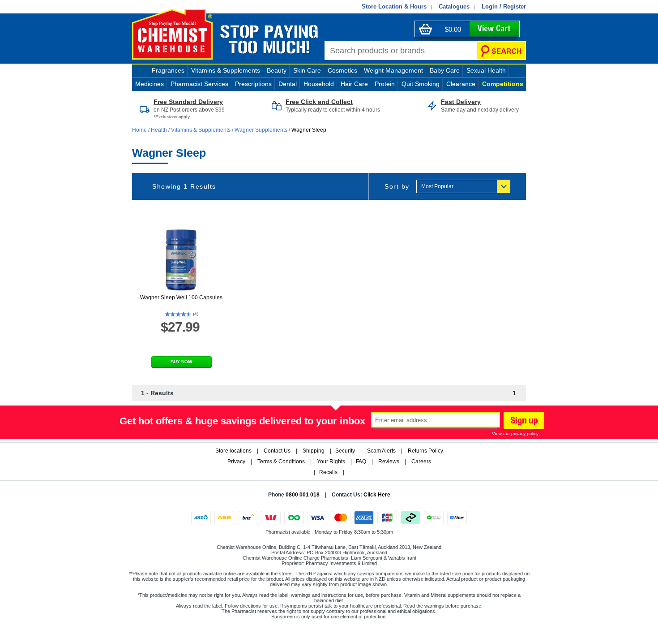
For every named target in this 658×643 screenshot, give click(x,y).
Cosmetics (342, 70)
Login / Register (504, 6)
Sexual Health (486, 70)
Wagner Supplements (261, 130)
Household (318, 83)
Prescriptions (253, 83)
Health (159, 130)
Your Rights (331, 461)
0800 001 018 (303, 495)
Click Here (376, 495)
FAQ (361, 461)
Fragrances (168, 70)
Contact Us (277, 451)
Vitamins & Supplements (225, 70)
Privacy (236, 461)
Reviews (388, 461)
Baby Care (445, 70)
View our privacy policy (515, 433)
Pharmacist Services (199, 83)
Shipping (314, 451)
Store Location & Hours (394, 6)
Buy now (181, 361)
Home (140, 130)
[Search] (501, 50)
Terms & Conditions (281, 461)
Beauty (276, 70)
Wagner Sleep (308, 130)
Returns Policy (425, 451)
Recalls (328, 472)
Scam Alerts (381, 451)
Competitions (502, 83)
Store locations (233, 451)
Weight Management (393, 70)
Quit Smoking (421, 83)
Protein (385, 83)
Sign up (522, 421)
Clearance (460, 83)
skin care (307, 70)
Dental (287, 83)
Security (345, 451)
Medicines (149, 83)
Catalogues (454, 6)
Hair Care (354, 83)
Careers (421, 461)
